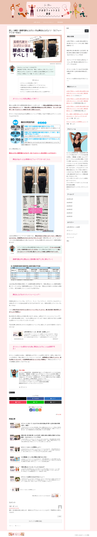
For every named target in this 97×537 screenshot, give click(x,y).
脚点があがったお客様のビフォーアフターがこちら (33, 85)
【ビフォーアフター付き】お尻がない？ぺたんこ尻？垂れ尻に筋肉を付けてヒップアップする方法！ (77, 62)
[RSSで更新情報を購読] (26, 387)
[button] (53, 402)
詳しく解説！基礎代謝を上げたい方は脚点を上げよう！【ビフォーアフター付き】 (77, 116)
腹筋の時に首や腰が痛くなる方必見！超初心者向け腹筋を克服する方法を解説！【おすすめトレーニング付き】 (77, 53)
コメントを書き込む (35, 521)
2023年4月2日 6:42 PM (14, 508)
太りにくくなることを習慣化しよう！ (76, 121)
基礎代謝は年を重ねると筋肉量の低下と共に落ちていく (34, 87)
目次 (33, 80)
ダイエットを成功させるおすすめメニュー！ (77, 79)
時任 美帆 (22, 370)
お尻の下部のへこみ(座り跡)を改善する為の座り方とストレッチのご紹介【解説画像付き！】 (77, 43)
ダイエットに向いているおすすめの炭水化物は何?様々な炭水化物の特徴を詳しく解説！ (77, 71)
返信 (60, 516)
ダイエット (12, 392)
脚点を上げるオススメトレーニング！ (30, 89)
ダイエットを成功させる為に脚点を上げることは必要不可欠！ (36, 91)
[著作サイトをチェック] (20, 387)
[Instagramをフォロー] (22, 387)
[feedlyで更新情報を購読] (24, 387)
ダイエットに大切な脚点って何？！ (29, 83)
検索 (67, 28)
